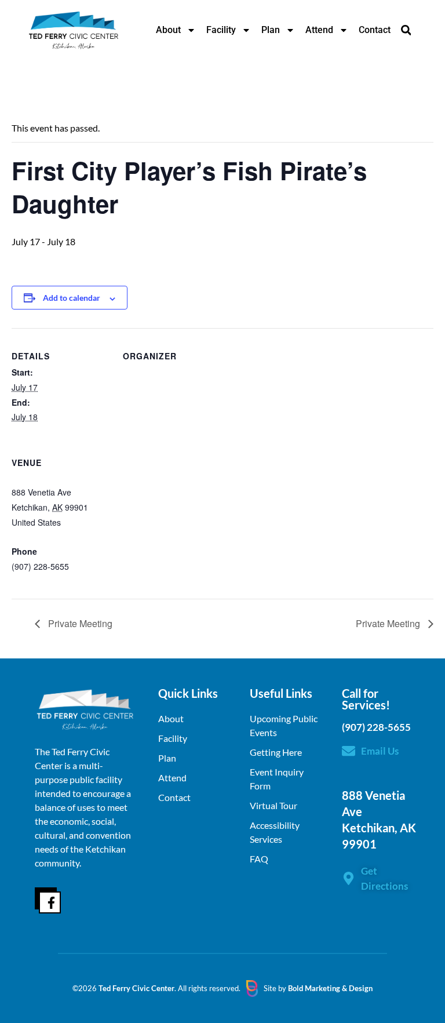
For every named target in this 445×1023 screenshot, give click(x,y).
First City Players (154, 371)
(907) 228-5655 (376, 727)
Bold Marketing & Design (330, 988)
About (168, 29)
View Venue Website (49, 581)
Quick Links (188, 693)
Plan (270, 29)
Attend (319, 29)
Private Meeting (79, 623)
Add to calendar (71, 298)
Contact (375, 29)
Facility (221, 29)
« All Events (38, 90)
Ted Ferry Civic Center (53, 478)
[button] (406, 30)
